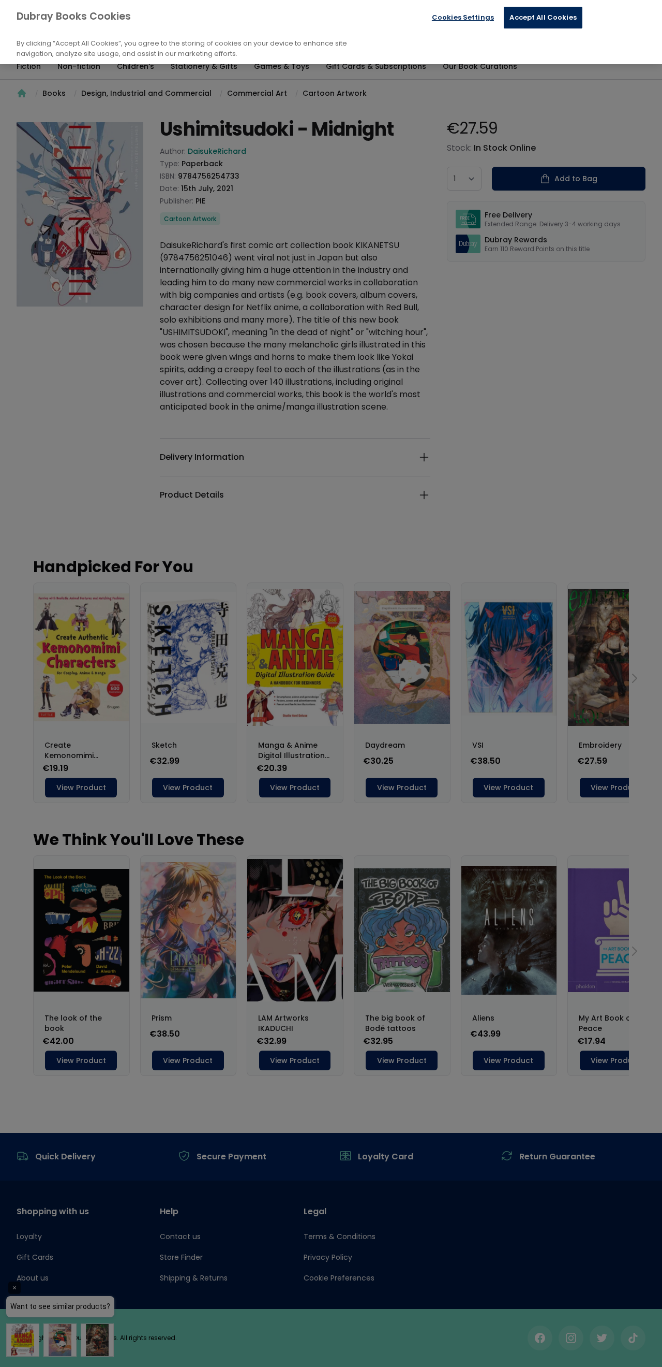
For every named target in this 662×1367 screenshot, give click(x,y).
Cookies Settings (463, 17)
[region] (331, 32)
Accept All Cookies (542, 17)
